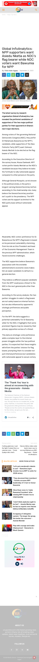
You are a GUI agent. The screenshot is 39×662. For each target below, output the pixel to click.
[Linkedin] (18, 75)
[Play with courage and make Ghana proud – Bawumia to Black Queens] (7, 528)
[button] (3, 10)
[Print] (27, 75)
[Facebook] (4, 75)
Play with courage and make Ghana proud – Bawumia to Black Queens (23, 528)
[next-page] (6, 535)
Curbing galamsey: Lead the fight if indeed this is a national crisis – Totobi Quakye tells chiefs (10, 449)
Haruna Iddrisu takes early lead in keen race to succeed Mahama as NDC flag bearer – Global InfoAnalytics (28, 450)
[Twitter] (9, 75)
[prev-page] (3, 535)
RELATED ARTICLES (10, 461)
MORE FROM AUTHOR (27, 461)
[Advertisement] (19, 31)
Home (4, 14)
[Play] (17, 563)
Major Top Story (11, 14)
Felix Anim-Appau (11, 70)
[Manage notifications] (34, 657)
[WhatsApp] (13, 75)
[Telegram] (22, 75)
